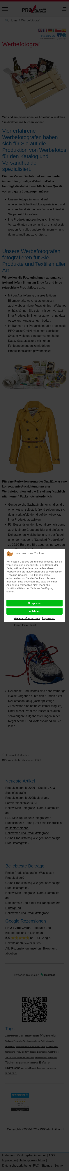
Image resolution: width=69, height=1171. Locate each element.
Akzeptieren (34, 603)
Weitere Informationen (27, 618)
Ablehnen (34, 611)
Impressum (48, 618)
